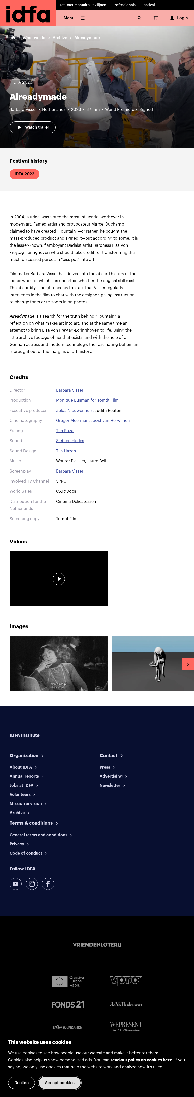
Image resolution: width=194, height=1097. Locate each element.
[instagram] (32, 884)
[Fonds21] (68, 1004)
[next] (188, 664)
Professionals (124, 5)
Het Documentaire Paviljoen (82, 5)
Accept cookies (60, 1083)
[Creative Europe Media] (68, 981)
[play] (59, 579)
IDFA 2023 (24, 174)
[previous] (6, 664)
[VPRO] (126, 981)
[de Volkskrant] (126, 1004)
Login (182, 18)
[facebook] (48, 884)
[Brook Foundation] (68, 1027)
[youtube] (16, 884)
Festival (148, 5)
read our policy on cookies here (141, 1060)
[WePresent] (126, 1027)
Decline (21, 1083)
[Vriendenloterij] (97, 945)
